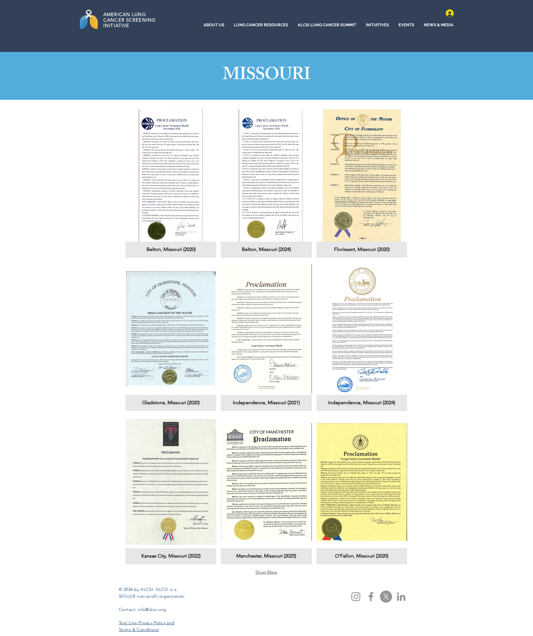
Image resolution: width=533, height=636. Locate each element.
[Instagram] (356, 597)
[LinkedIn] (401, 597)
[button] (171, 183)
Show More (266, 572)
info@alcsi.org (152, 609)
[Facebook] (371, 597)
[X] (386, 597)
